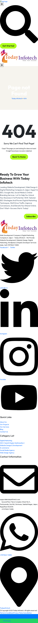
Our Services (4, 427)
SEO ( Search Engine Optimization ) (12, 443)
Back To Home (19, 157)
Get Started (8, 46)
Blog (1, 429)
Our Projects (4, 424)
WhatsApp (7, 621)
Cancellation (27, 613)
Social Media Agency (7, 450)
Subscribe (31, 216)
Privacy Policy (18, 613)
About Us (3, 422)
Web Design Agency (7, 453)
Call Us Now (7, 616)
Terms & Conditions (6, 613)
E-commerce (4, 448)
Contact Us (4, 432)
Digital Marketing (6, 441)
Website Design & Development (11, 445)
